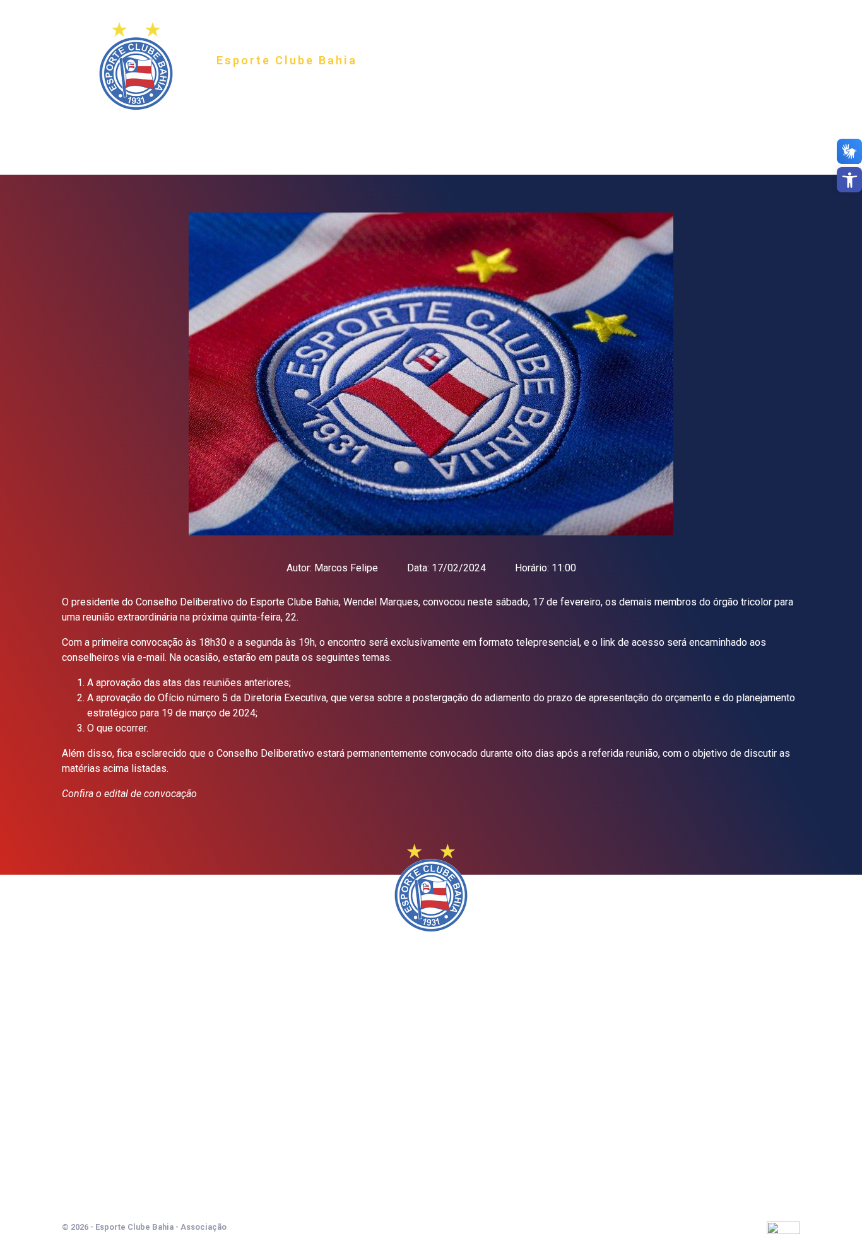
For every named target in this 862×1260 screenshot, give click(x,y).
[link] (849, 179)
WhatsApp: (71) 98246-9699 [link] (431, 1166)
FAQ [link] (529, 137)
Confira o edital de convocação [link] (129, 794)
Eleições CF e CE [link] (598, 137)
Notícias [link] (474, 137)
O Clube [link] (246, 137)
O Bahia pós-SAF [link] (392, 137)
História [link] (309, 137)
